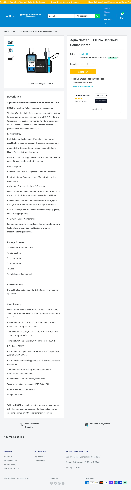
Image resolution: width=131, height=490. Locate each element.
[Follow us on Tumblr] (63, 483)
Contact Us (40, 460)
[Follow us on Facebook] (51, 483)
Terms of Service (11, 468)
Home (6, 31)
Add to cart (83, 71)
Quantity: (74, 64)
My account (108, 17)
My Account (40, 456)
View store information (83, 86)
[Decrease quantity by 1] (82, 64)
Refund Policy (10, 464)
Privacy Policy (10, 460)
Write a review (101, 101)
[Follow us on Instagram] (59, 483)
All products (16, 31)
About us (8, 456)
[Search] (97, 16)
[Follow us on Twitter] (55, 483)
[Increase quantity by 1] (93, 64)
